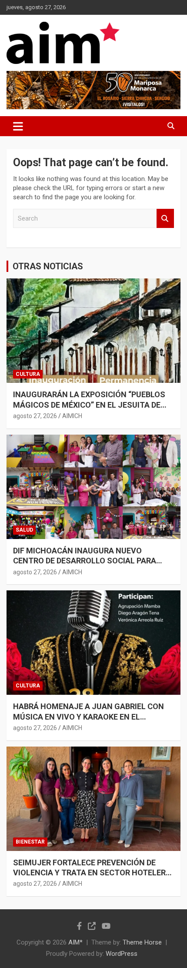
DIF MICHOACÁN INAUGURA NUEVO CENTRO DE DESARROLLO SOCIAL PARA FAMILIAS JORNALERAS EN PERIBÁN (84, 561)
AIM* (75, 942)
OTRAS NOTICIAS (48, 266)
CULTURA (28, 374)
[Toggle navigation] (18, 126)
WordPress (121, 954)
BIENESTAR (30, 842)
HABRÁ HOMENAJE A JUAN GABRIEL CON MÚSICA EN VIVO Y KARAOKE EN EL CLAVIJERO (88, 716)
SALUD (24, 530)
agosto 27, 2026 (35, 415)
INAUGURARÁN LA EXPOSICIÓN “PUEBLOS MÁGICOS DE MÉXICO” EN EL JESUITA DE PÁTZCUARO (89, 404)
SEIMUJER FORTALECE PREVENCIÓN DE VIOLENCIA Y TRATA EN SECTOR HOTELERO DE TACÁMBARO (92, 873)
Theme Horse (142, 942)
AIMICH (72, 415)
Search (165, 218)
